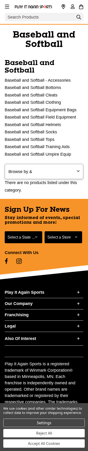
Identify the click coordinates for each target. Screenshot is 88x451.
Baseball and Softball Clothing (33, 102)
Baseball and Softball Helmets (33, 124)
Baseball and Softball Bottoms (33, 87)
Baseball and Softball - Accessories (38, 80)
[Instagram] (19, 261)
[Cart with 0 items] (81, 6)
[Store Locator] (63, 7)
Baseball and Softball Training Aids (37, 146)
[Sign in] (72, 7)
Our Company (19, 303)
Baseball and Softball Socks (31, 132)
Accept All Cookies (44, 443)
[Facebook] (6, 261)
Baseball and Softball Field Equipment (40, 117)
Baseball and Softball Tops (29, 139)
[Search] (78, 18)
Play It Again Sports (24, 292)
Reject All (44, 433)
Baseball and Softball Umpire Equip (38, 154)
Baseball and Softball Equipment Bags (41, 110)
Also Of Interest (20, 338)
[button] (6, 6)
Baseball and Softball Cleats (31, 95)
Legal (10, 326)
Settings (44, 422)
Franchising (17, 314)
